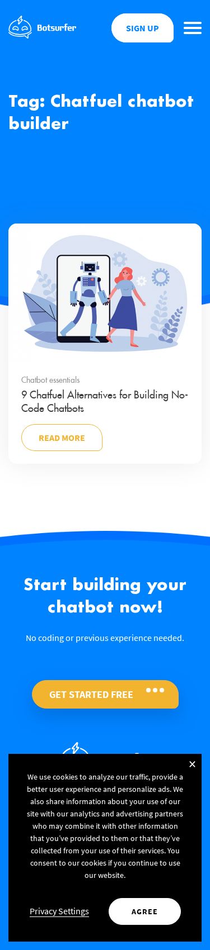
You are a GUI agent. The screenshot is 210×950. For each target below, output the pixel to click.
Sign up (142, 28)
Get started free (91, 694)
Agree (145, 911)
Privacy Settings (59, 910)
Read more (62, 437)
